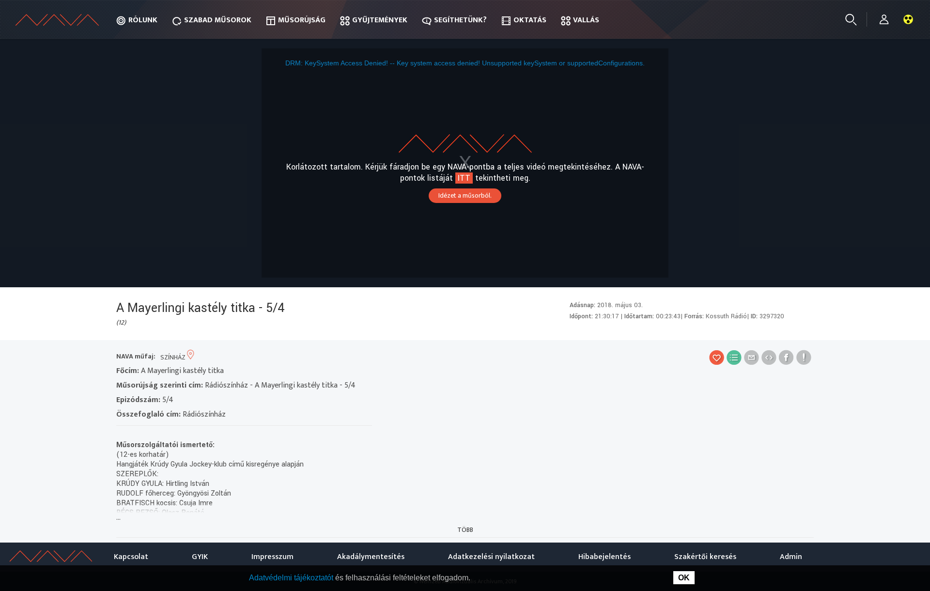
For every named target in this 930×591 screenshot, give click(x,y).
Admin (791, 556)
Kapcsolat (131, 556)
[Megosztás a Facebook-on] (786, 357)
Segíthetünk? (460, 20)
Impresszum (272, 556)
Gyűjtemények (379, 20)
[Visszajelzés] (803, 357)
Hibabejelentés (604, 556)
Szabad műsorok (217, 20)
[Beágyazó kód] (768, 357)
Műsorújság (302, 20)
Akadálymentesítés (370, 556)
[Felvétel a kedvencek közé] (716, 357)
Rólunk (142, 20)
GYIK (200, 556)
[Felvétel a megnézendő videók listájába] (734, 357)
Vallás (586, 20)
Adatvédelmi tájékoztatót (292, 578)
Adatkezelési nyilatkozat (491, 556)
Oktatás (529, 20)
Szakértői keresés (705, 556)
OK (684, 578)
